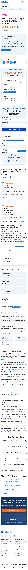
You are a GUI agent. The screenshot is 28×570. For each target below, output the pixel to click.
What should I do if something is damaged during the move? (13, 465)
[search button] (22, 2)
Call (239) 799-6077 (14, 510)
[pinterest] (14, 536)
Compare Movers (14, 519)
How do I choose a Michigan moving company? (12, 470)
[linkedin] (6, 536)
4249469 (4, 339)
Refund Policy (22, 562)
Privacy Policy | (5, 562)
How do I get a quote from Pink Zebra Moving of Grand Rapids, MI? (13, 459)
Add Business (18, 551)
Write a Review (6, 30)
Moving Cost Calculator (7, 432)
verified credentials (5, 330)
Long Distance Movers (6, 541)
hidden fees (11, 376)
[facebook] (2, 536)
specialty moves (15, 387)
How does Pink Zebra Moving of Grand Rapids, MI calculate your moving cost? (13, 453)
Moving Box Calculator (20, 543)
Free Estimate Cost (14, 160)
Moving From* (5, 117)
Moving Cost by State (20, 545)
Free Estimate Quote (14, 129)
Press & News (4, 557)
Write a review (18, 557)
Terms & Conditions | (14, 562)
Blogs (2, 555)
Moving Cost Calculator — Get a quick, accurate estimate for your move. (13, 484)
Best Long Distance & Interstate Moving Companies (13, 492)
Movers (7, 6)
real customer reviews (21, 250)
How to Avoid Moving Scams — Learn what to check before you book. (14, 488)
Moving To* (5, 122)
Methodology (4, 553)
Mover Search (4, 543)
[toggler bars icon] (26, 2)
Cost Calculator (14, 515)
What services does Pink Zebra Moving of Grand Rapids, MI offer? (13, 447)
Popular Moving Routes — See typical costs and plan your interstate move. (14, 480)
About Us (3, 551)
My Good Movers (19, 246)
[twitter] (10, 536)
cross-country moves (12, 394)
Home (2, 6)
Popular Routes (4, 546)
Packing (24, 384)
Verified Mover (6, 23)
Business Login (18, 553)
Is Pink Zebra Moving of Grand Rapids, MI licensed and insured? (13, 441)
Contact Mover (6, 50)
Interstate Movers (5, 545)
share (22, 200)
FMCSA (12, 369)
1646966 (18, 339)
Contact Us (17, 555)
